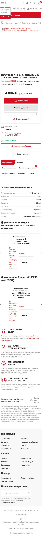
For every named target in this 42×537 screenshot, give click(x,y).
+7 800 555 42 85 (19, 9)
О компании (5, 439)
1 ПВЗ (17, 135)
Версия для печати (36, 400)
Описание (20, 162)
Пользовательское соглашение (21, 533)
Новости (24, 439)
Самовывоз (5, 465)
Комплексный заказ (22, 146)
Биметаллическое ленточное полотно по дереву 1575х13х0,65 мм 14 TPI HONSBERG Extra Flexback (21, 293)
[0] (38, 3)
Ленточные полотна (29, 23)
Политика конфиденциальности (21, 529)
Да (8, 17)
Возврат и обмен (27, 478)
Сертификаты (6, 448)
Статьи (23, 445)
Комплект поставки (9, 168)
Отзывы (31, 173)
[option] (21, 304)
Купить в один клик (21, 108)
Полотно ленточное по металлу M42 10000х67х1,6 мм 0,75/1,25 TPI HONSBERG (21, 240)
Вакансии (4, 442)
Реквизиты (5, 445)
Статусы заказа (7, 481)
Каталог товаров (12, 23)
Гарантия (21, 173)
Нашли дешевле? (22, 119)
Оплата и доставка (8, 173)
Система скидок (27, 462)
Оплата (4, 458)
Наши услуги (25, 465)
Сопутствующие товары (27, 167)
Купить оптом (26, 458)
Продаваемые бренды (29, 442)
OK (29, 493)
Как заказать (6, 478)
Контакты (24, 448)
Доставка (4, 462)
